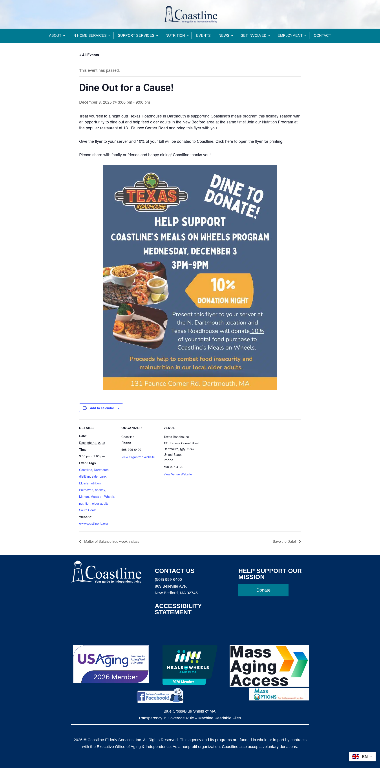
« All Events (89, 54)
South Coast (87, 510)
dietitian (84, 476)
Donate (263, 590)
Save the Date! (285, 541)
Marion (84, 496)
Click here (224, 141)
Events (203, 35)
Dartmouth (101, 469)
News (224, 35)
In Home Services (90, 35)
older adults (100, 503)
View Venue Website (178, 474)
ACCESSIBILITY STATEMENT (178, 609)
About (55, 35)
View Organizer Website (138, 457)
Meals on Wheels (103, 496)
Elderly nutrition (90, 483)
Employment (290, 35)
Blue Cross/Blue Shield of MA (190, 711)
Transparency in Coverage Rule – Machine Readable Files (189, 718)
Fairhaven (86, 490)
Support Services (136, 35)
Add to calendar (102, 408)
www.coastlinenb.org (93, 523)
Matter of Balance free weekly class (111, 541)
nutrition (84, 503)
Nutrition (175, 35)
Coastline (85, 469)
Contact (322, 35)
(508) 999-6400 (168, 579)
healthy (100, 490)
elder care (99, 476)
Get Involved (254, 35)
